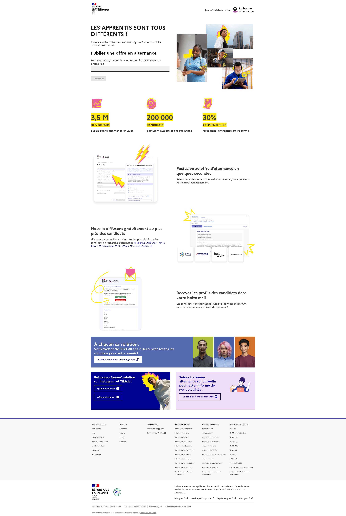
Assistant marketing (209, 450)
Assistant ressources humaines (213, 454)
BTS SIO (233, 454)
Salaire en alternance (100, 441)
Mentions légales (155, 506)
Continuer (98, 78)
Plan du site (96, 428)
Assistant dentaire (209, 446)
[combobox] (130, 69)
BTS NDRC (234, 446)
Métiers (122, 437)
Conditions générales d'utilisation (178, 506)
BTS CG (233, 428)
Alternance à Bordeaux (183, 428)
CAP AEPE (234, 459)
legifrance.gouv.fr (225, 498)
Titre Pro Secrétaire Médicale (241, 467)
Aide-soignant (207, 428)
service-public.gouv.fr (201, 498)
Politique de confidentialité (135, 506)
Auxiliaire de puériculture (212, 463)
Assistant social (208, 459)
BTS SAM (233, 450)
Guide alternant (98, 437)
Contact (122, 441)
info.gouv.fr (180, 498)
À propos (123, 428)
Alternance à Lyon (182, 437)
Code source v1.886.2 (155, 433)
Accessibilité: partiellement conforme (106, 506)
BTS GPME (234, 437)
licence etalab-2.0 (147, 512)
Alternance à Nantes (183, 454)
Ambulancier (207, 433)
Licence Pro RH (236, 463)
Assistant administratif (210, 441)
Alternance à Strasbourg (184, 450)
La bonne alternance (146, 242)
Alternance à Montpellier (184, 463)
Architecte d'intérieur (210, 437)
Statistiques (96, 454)
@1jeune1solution (106, 388)
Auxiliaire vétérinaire (210, 467)
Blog (121, 433)
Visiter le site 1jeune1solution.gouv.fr (116, 359)
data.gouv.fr (245, 498)
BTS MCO (233, 441)
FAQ (93, 433)
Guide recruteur (98, 446)
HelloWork (123, 245)
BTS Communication (238, 433)
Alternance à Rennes (183, 459)
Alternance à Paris (182, 433)
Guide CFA (96, 450)
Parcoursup (108, 245)
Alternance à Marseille (183, 441)
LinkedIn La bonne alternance (197, 396)
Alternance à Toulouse (183, 446)
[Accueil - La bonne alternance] (117, 492)
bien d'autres (142, 245)
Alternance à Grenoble (183, 467)
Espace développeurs (155, 428)
